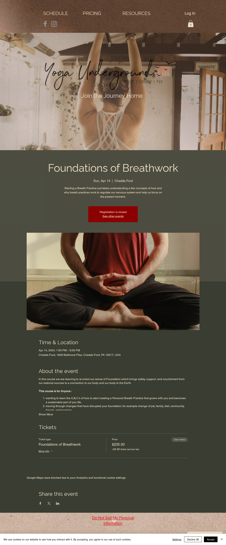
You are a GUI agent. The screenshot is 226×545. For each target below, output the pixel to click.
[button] (140, 13)
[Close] (222, 539)
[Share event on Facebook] (40, 503)
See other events (113, 216)
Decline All (193, 539)
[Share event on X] (49, 503)
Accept (211, 539)
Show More (46, 414)
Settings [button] (176, 539)
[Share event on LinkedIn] (57, 503)
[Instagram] (54, 24)
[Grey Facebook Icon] (45, 24)
